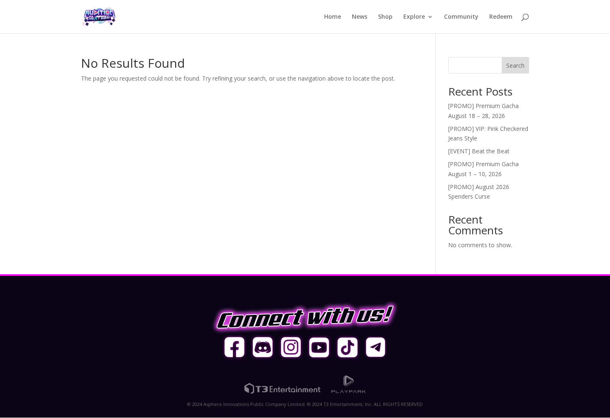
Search (515, 65)
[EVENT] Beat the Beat (479, 151)
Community (461, 17)
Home (332, 17)
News (359, 17)
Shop (385, 17)
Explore (414, 17)
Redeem (500, 17)
